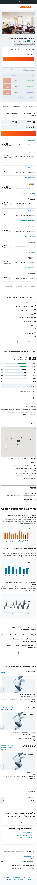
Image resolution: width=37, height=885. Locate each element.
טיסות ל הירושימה (27, 832)
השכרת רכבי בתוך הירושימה (24, 835)
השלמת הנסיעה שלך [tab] (27, 822)
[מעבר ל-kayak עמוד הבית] (25, 7)
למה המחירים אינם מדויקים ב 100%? (23, 868)
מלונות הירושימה (12, 879)
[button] (2, 2)
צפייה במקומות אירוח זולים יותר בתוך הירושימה (8, 708)
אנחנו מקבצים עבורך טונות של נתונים (23, 865)
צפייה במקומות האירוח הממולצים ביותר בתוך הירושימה (7, 747)
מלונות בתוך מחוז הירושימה (24, 879)
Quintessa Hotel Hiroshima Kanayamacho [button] (23, 732)
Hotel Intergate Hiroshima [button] (27, 694)
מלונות (23, 877)
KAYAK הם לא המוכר (28, 862)
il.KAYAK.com (30, 877)
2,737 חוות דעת (15, 41)
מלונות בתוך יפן (9, 877)
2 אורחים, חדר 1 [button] (28, 54)
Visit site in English (11, 2)
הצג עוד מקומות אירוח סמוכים (7, 672)
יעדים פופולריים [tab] (13, 822)
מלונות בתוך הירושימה (26, 837)
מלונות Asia (17, 877)
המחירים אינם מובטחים (29, 856)
